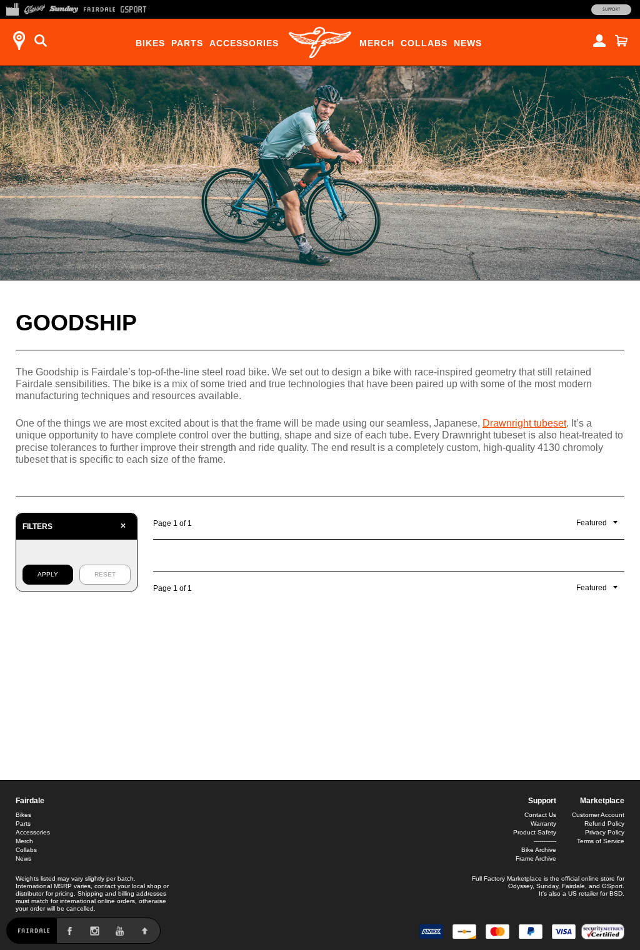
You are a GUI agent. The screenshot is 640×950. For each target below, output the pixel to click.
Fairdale (30, 800)
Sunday (547, 886)
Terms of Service (600, 841)
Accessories (244, 43)
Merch (376, 43)
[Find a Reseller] (18, 40)
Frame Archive (536, 858)
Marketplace (602, 800)
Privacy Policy (604, 832)
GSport (612, 886)
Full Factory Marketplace (507, 878)
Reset (105, 574)
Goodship (76, 322)
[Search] (40, 40)
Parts (187, 43)
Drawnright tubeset (524, 423)
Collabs (424, 43)
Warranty (543, 823)
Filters (74, 526)
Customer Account (598, 814)
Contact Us (540, 814)
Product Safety (534, 832)
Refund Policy (604, 823)
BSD (615, 893)
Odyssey (520, 886)
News (468, 43)
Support (611, 9)
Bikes (150, 43)
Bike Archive (538, 849)
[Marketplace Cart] (621, 40)
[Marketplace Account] (599, 40)
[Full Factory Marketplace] (12, 8)
